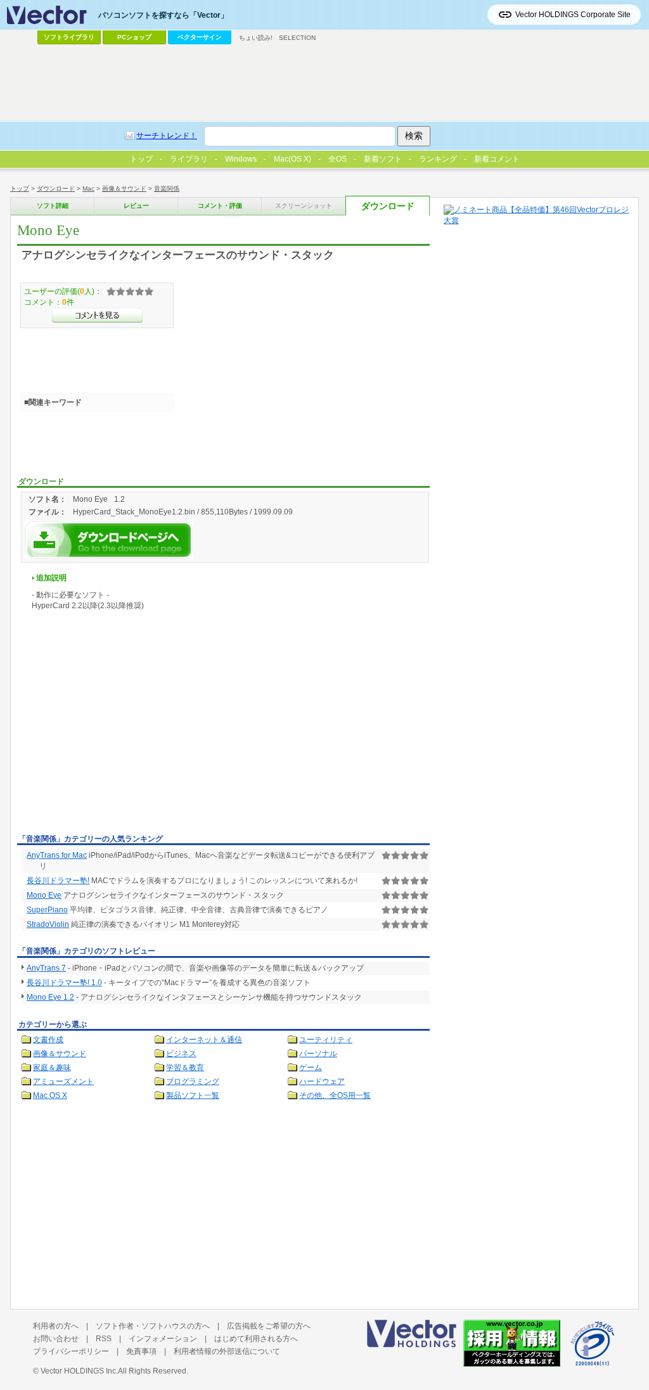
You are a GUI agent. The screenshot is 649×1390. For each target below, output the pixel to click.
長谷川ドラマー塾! (58, 880)
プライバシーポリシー (71, 1351)
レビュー (136, 205)
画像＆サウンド (124, 188)
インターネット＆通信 (204, 1039)
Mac (88, 188)
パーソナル (318, 1053)
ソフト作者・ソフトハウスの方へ (153, 1326)
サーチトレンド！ (166, 135)
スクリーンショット (303, 205)
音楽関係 (166, 188)
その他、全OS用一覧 (335, 1095)
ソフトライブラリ (69, 37)
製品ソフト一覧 (192, 1095)
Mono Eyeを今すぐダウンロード (109, 540)
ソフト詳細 (52, 205)
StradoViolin (48, 924)
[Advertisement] (123, 735)
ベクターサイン (199, 37)
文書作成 (48, 1039)
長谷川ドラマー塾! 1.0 (64, 982)
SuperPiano (47, 909)
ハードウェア (322, 1081)
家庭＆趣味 (52, 1067)
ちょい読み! (256, 37)
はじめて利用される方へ (256, 1338)
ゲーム (310, 1067)
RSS (104, 1338)
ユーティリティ (325, 1039)
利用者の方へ (56, 1326)
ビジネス (181, 1053)
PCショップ (134, 37)
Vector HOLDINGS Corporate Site (573, 14)
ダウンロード (56, 188)
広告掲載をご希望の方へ (269, 1326)
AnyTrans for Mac (57, 855)
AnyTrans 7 (46, 968)
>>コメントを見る (97, 315)
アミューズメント (63, 1081)
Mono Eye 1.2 (50, 997)
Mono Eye (44, 895)
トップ (19, 188)
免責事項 (141, 1351)
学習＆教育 (185, 1067)
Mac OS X (50, 1095)
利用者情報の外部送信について (227, 1351)
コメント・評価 (220, 205)
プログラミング (192, 1081)
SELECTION (297, 37)
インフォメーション (163, 1338)
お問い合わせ (56, 1338)
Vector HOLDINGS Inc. (79, 1371)
